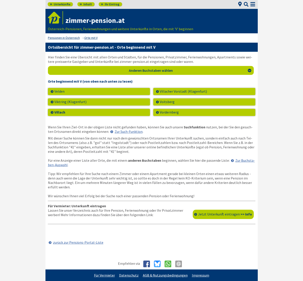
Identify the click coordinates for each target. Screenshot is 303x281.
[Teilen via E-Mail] (180, 264)
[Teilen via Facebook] (148, 264)
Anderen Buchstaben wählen (190, 70)
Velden (59, 91)
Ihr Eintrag (110, 4)
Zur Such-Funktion (129, 131)
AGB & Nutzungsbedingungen (165, 275)
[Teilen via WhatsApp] (170, 264)
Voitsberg (167, 102)
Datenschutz (129, 275)
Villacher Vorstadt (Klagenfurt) (183, 91)
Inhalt (86, 4)
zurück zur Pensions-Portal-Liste (78, 242)
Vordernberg (169, 112)
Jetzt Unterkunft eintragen (225, 214)
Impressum (200, 275)
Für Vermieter (104, 275)
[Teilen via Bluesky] (159, 264)
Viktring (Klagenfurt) (70, 102)
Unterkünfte (60, 4)
